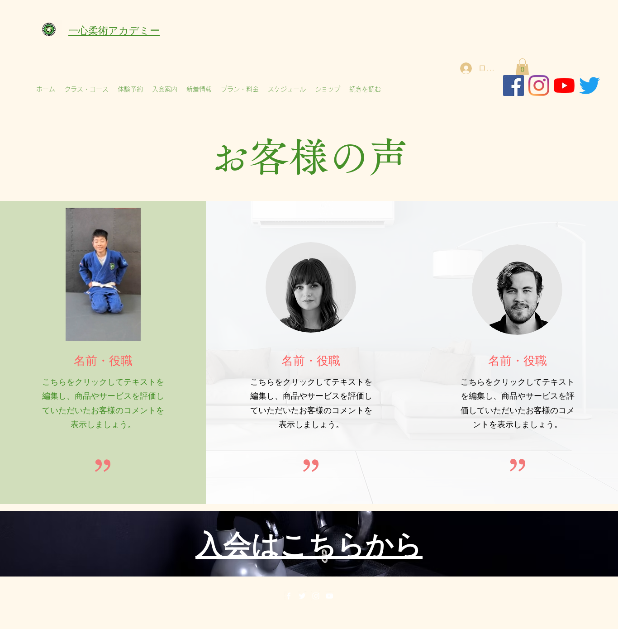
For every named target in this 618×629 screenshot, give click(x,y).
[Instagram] (538, 85)
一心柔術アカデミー (114, 29)
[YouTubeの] (564, 85)
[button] (522, 66)
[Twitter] (302, 595)
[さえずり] (589, 85)
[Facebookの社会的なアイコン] (513, 85)
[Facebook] (288, 595)
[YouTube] (329, 595)
